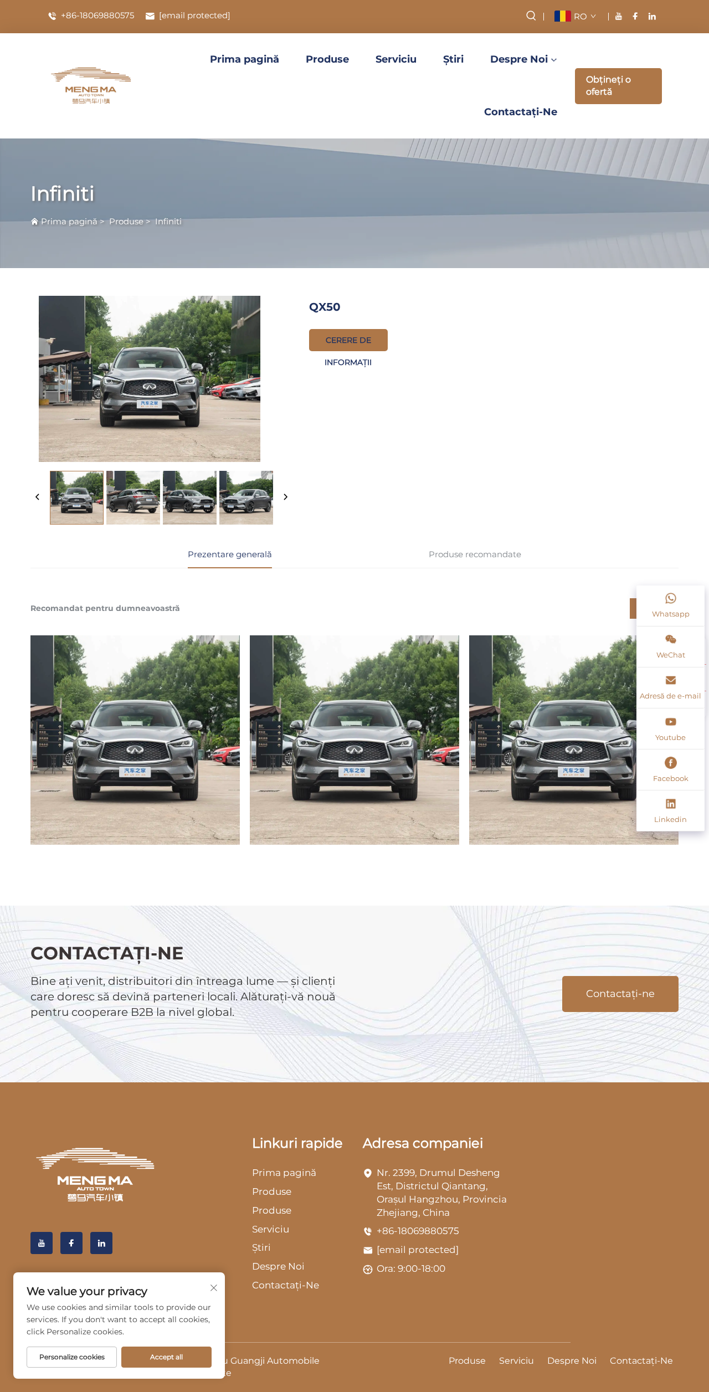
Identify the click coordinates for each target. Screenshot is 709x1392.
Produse (327, 59)
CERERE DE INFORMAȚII (348, 343)
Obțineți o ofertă (608, 85)
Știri (453, 59)
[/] (95, 1174)
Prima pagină (244, 59)
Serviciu (396, 59)
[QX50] (135, 740)
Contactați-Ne (520, 112)
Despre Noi (519, 59)
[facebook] (635, 16)
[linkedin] (652, 16)
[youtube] (618, 16)
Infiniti (168, 221)
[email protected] (418, 1249)
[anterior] (37, 497)
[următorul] (285, 497)
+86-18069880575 (96, 16)
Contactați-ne (620, 994)
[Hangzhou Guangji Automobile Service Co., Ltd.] (91, 86)
